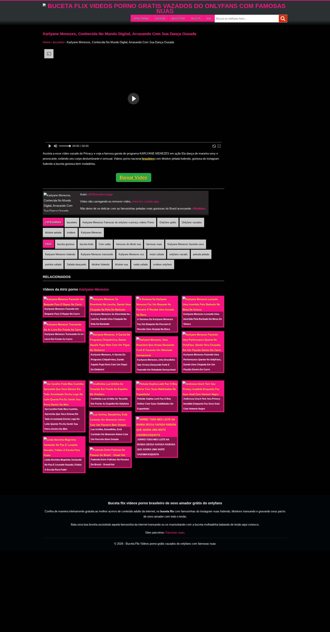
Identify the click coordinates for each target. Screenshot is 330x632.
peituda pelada (201, 254)
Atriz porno (141, 18)
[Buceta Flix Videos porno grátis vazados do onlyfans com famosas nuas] (165, 11)
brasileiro (148, 158)
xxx (209, 18)
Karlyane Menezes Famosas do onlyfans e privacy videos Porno (118, 222)
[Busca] (283, 18)
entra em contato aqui (145, 201)
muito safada (157, 254)
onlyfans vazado (178, 254)
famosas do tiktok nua (128, 244)
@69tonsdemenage (100, 194)
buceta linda (86, 244)
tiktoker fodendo (100, 264)
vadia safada (140, 264)
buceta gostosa (65, 244)
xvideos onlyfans (162, 264)
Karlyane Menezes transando (97, 254)
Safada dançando (76, 264)
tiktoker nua (121, 264)
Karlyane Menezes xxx (131, 254)
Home (46, 42)
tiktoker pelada (53, 232)
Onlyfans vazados (192, 222)
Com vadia (105, 244)
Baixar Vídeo (133, 177)
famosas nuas (154, 244)
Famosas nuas (174, 532)
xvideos (160, 18)
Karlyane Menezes (91, 232)
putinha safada (53, 264)
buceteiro (178, 18)
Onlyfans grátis (167, 222)
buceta (196, 18)
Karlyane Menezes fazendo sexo (185, 244)
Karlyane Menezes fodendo (60, 254)
